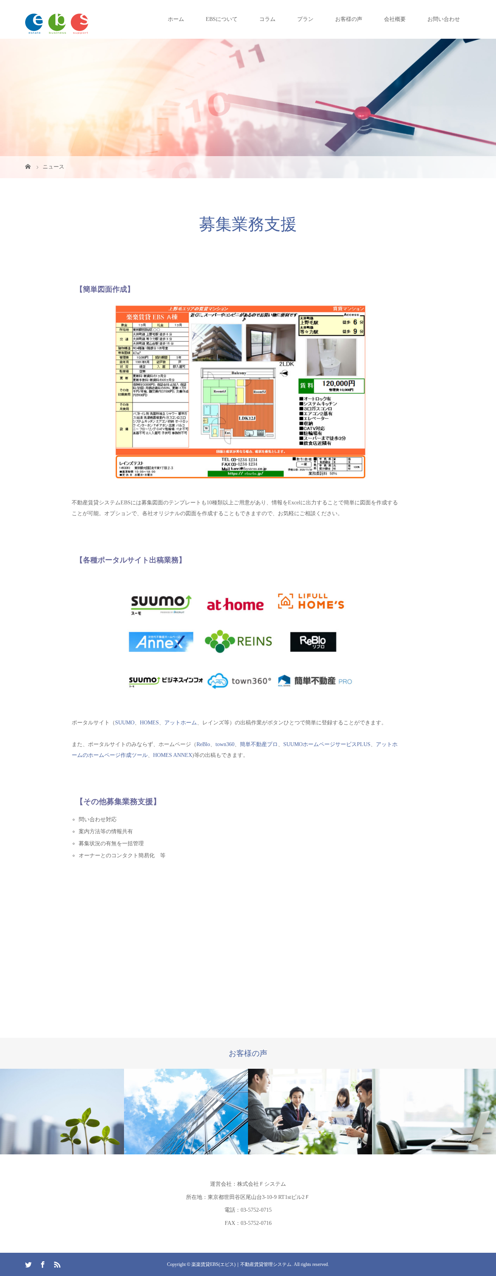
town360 (224, 744)
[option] (62, 1112)
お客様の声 (348, 19)
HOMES (149, 723)
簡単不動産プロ (259, 744)
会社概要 (395, 19)
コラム (267, 19)
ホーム (176, 19)
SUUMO (124, 723)
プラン (305, 19)
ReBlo (203, 744)
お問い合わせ (443, 19)
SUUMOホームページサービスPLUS (326, 744)
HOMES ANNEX (172, 755)
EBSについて (222, 19)
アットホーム (180, 723)
